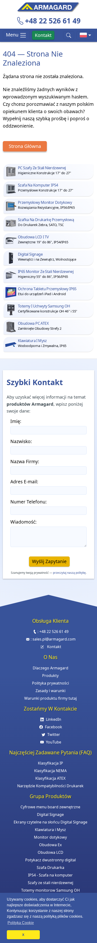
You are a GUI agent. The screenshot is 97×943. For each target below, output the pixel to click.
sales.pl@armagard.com (54, 639)
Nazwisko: (21, 441)
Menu (13, 34)
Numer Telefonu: (28, 501)
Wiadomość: (23, 522)
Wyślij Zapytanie (49, 561)
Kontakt (43, 35)
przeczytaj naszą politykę (69, 573)
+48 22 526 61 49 (53, 21)
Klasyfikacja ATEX (50, 778)
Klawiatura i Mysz (50, 829)
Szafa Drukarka (50, 867)
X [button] (23, 935)
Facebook (53, 726)
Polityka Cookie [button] (21, 923)
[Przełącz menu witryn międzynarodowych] (85, 35)
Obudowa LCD (50, 852)
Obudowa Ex (50, 844)
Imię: (15, 421)
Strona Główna (25, 146)
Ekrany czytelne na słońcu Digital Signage (50, 822)
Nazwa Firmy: (24, 461)
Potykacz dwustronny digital (50, 860)
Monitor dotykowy (50, 837)
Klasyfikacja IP (50, 763)
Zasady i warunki (50, 690)
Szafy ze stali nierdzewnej (50, 882)
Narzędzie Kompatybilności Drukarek (50, 785)
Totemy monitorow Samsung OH (50, 890)
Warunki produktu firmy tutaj (50, 698)
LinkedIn (53, 719)
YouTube (53, 742)
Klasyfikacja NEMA (50, 770)
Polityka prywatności (50, 683)
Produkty (50, 675)
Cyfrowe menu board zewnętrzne (50, 807)
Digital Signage (50, 814)
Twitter (53, 734)
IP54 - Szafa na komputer (50, 875)
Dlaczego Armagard (50, 668)
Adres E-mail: (24, 481)
